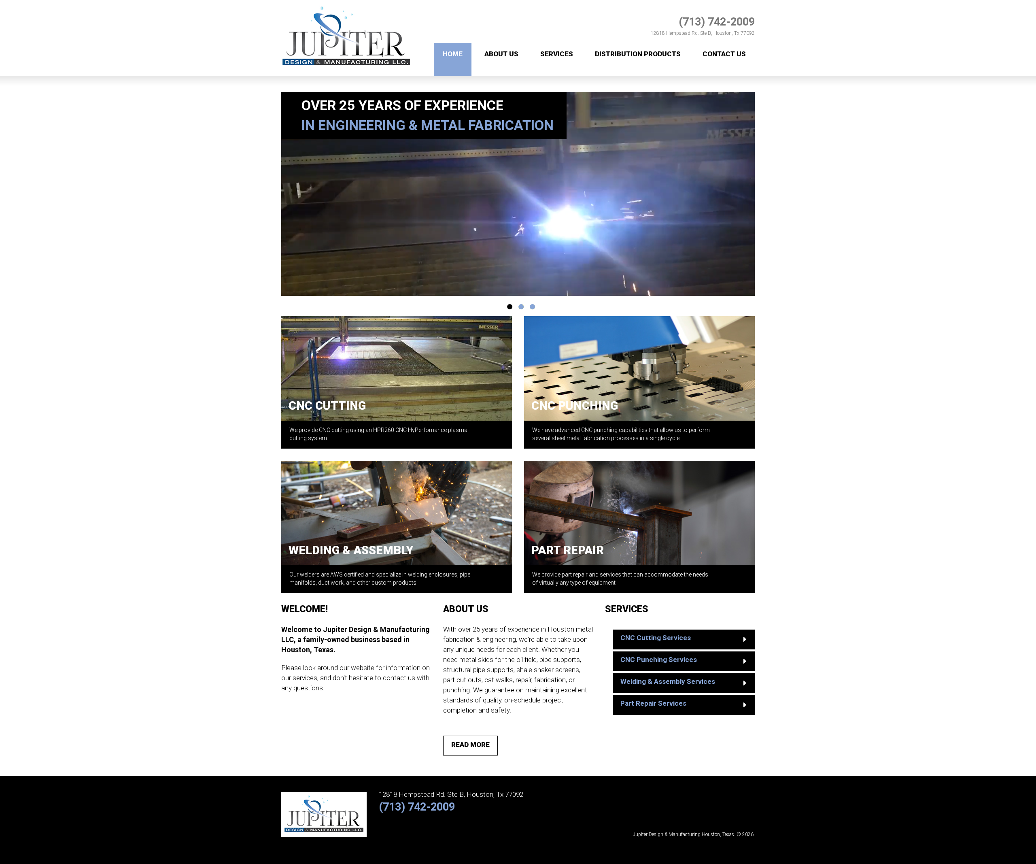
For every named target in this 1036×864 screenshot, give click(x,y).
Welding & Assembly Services (667, 681)
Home (453, 54)
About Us (501, 54)
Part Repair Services (653, 703)
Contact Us (724, 54)
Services (556, 54)
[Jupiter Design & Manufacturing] (346, 4)
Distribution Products (638, 54)
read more (470, 745)
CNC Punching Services (658, 659)
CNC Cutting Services (655, 638)
